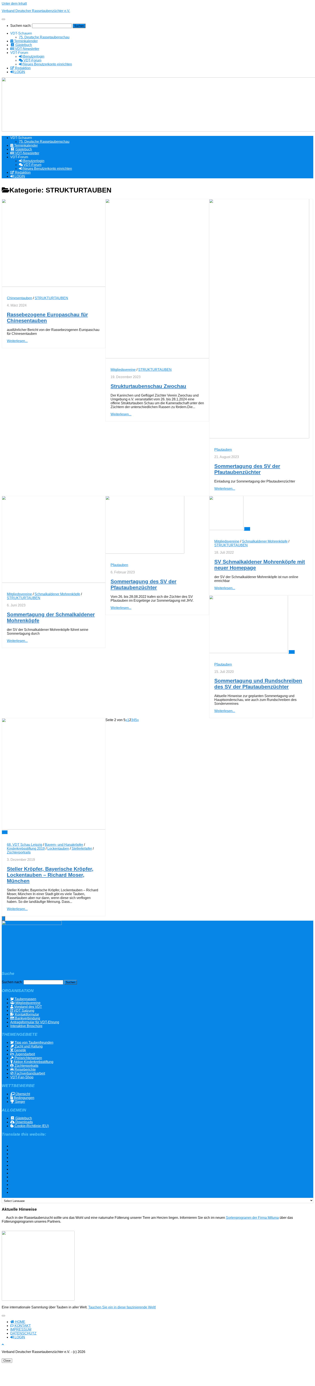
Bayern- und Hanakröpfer (64, 844)
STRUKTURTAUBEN (51, 298)
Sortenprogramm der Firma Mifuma (252, 1217)
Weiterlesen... (17, 341)
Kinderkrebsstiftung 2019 (26, 848)
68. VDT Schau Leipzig (24, 844)
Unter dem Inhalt (14, 3)
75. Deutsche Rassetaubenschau (44, 37)
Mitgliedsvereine (123, 369)
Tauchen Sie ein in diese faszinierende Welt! (122, 1307)
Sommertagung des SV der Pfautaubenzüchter (247, 469)
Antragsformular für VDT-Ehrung (34, 1022)
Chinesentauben (19, 298)
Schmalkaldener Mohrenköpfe (57, 594)
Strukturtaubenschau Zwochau (148, 386)
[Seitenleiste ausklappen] (3, 918)
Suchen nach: (20, 25)
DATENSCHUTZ (23, 1333)
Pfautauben (223, 449)
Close (6, 1360)
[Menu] (3, 19)
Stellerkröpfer (82, 848)
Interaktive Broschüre (26, 1026)
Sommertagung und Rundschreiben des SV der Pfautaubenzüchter (258, 684)
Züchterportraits (19, 852)
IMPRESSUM (20, 1329)
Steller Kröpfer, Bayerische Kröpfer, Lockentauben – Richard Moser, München (50, 875)
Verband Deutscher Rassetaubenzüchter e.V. (36, 11)
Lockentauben (58, 848)
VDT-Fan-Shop (21, 1077)
